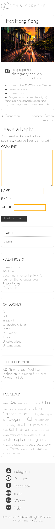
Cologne (13, 409)
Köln (12, 430)
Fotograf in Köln (20, 420)
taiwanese (23, 449)
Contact (38, 521)
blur (19, 97)
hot (18, 101)
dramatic (38, 97)
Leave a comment (17, 89)
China (47, 403)
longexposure (23, 104)
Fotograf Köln (42, 420)
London (48, 430)
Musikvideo (10, 333)
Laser (6, 329)
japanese (38, 425)
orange (34, 104)
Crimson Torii (11, 267)
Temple (31, 449)
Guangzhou (12, 116)
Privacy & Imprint (22, 521)
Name (6, 191)
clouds (6, 409)
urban (45, 449)
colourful (30, 409)
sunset (6, 449)
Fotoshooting (9, 425)
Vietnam (7, 453)
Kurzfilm (5, 430)
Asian (20, 404)
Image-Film (9, 320)
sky (47, 104)
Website (7, 207)
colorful (22, 409)
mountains (15, 435)
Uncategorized (12, 341)
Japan (28, 425)
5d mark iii (6, 404)
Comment (9, 147)
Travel (7, 337)
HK (44, 97)
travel (39, 449)
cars (31, 97)
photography (36, 440)
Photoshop (17, 445)
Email (6, 199)
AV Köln (8, 271)
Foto (20, 93)
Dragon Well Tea (28, 369)
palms (42, 104)
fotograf (25, 414)
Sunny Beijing (11, 284)
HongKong (10, 101)
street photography (38, 444)
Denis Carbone (42, 85)
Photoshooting (8, 445)
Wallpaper (17, 453)
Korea (47, 425)
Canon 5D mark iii (34, 404)
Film (5, 312)
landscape (23, 430)
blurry (25, 97)
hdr (22, 425)
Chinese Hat (10, 288)
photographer (14, 440)
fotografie (38, 414)
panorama (37, 435)
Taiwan (14, 449)
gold (18, 425)
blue (25, 404)
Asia (13, 403)
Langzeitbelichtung (30, 101)
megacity (6, 435)
